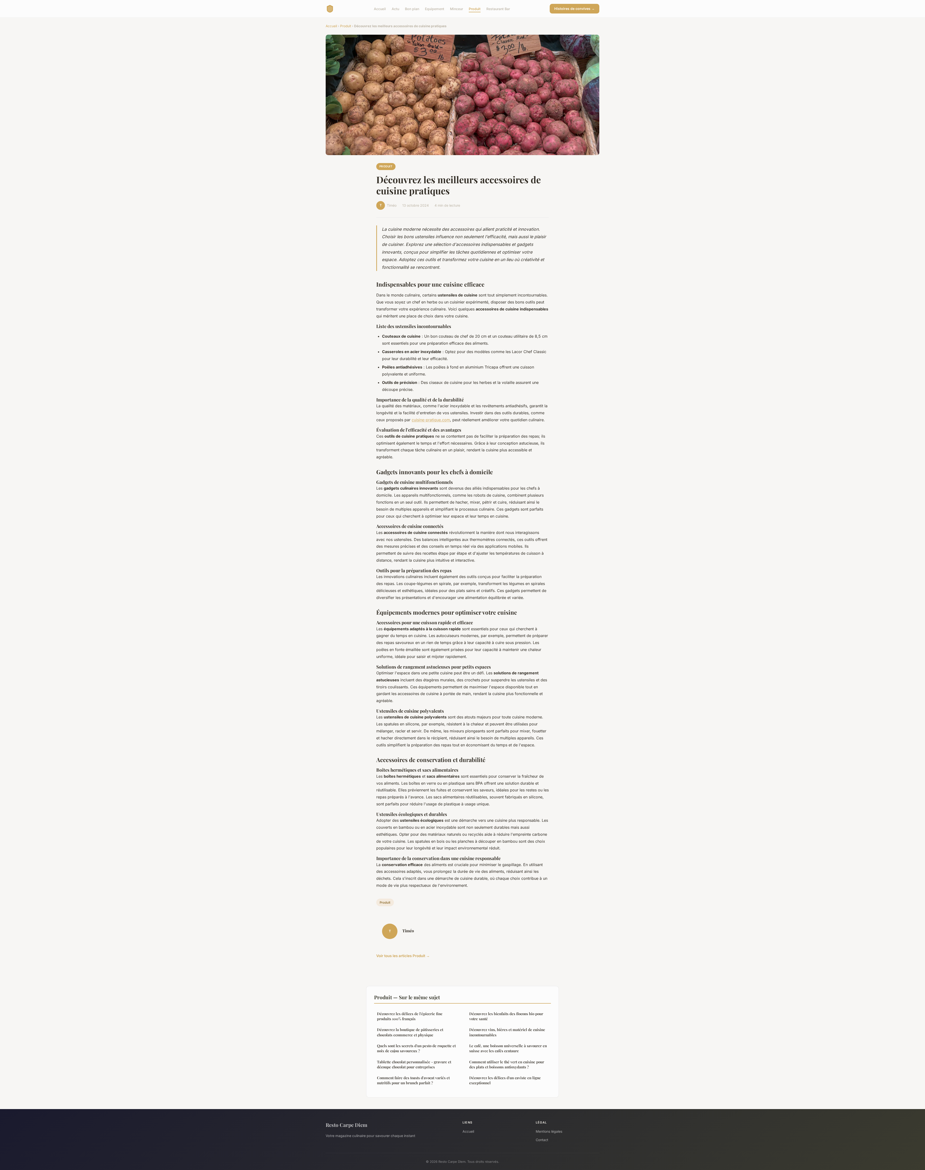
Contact (542, 1140)
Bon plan (412, 9)
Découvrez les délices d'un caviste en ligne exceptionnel (505, 1080)
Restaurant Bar (498, 9)
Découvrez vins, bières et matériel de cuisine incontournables (507, 1032)
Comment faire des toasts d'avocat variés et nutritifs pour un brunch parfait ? (413, 1080)
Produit (475, 9)
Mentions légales (549, 1131)
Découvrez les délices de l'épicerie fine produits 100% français (410, 1016)
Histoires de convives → (574, 9)
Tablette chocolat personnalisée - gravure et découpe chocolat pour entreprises (414, 1064)
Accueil (380, 9)
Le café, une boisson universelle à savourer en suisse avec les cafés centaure (508, 1048)
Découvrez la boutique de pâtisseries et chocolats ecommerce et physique (410, 1032)
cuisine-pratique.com (431, 419)
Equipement (434, 9)
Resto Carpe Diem (346, 1124)
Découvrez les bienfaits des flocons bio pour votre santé (506, 1016)
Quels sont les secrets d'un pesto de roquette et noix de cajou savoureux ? (416, 1048)
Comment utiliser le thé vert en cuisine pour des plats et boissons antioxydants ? (506, 1064)
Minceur (456, 9)
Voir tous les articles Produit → (403, 955)
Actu (395, 9)
